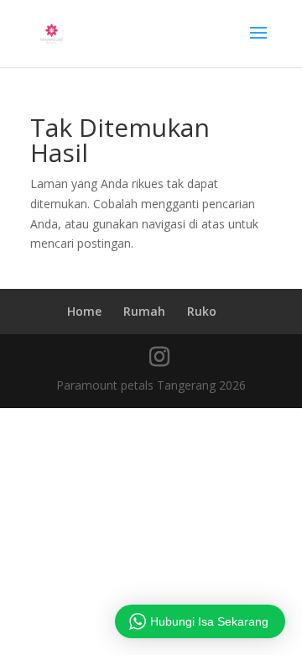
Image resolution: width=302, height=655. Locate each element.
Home (84, 311)
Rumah (144, 311)
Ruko (201, 311)
